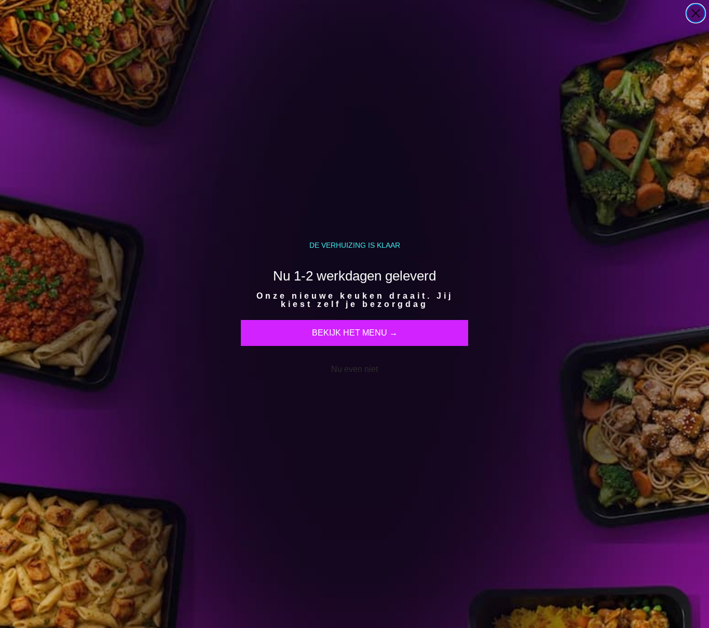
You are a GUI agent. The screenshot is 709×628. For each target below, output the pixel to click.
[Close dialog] (696, 13)
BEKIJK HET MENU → (355, 332)
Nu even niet (354, 369)
